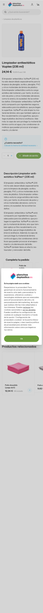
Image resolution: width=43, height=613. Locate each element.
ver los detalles (29, 310)
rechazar (26, 307)
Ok (21, 338)
